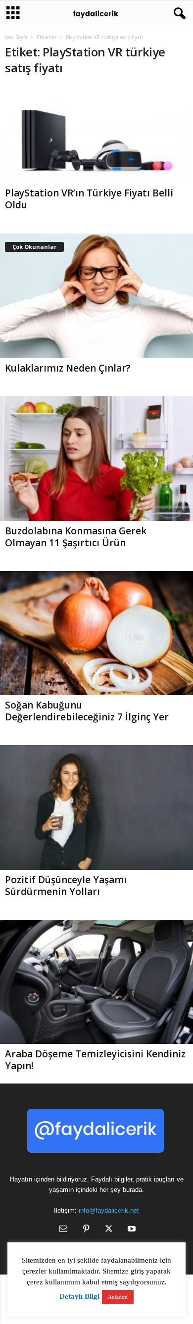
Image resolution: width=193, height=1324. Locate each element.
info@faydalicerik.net (109, 1210)
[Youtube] (130, 1229)
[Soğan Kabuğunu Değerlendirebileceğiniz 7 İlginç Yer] (96, 633)
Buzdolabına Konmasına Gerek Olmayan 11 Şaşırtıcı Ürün (75, 536)
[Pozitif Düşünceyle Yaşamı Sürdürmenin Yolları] (96, 807)
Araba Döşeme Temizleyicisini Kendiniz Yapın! (95, 1059)
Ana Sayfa (16, 37)
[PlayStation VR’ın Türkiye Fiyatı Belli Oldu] (96, 134)
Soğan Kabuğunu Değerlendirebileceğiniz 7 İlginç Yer (87, 711)
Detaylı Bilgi (79, 1296)
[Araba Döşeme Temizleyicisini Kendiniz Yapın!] (96, 982)
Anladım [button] (118, 1297)
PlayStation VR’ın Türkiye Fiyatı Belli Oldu (89, 199)
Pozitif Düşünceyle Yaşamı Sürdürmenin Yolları (66, 885)
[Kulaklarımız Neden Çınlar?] (96, 296)
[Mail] (63, 1229)
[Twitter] (108, 1229)
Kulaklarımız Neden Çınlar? (68, 368)
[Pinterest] (86, 1229)
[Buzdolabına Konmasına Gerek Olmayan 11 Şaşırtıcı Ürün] (96, 458)
